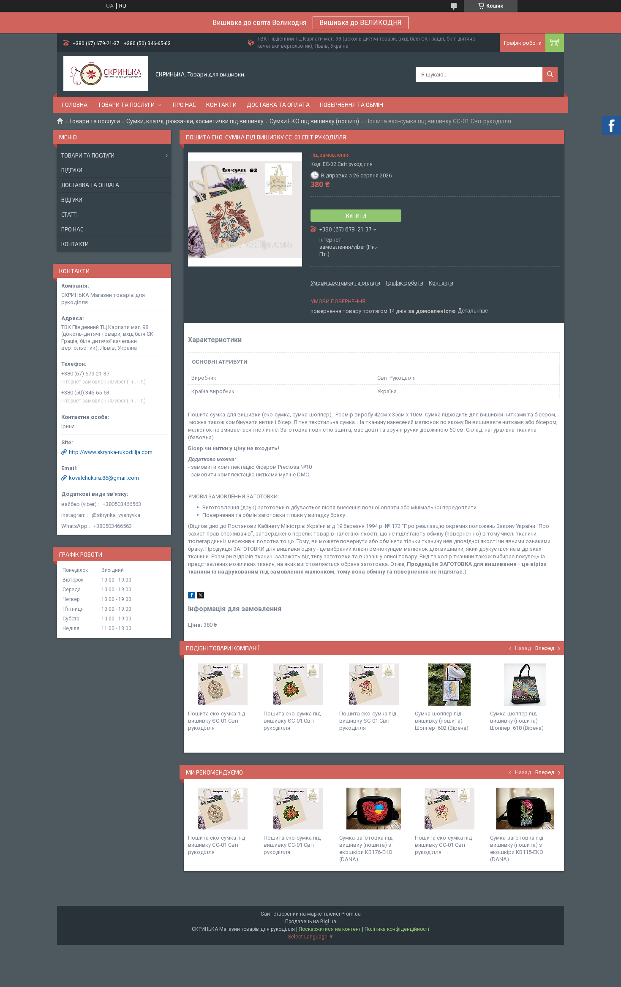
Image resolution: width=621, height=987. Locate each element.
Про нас (184, 104)
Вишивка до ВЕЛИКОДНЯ (360, 23)
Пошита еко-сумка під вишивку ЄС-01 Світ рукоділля (216, 720)
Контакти (221, 104)
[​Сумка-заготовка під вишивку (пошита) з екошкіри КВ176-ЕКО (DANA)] (374, 809)
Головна (74, 104)
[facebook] (191, 596)
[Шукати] (550, 74)
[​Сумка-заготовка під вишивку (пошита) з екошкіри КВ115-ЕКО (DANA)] (524, 809)
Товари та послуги (126, 104)
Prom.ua (351, 914)
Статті (69, 214)
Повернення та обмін (351, 104)
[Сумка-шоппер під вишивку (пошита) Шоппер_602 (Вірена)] (449, 684)
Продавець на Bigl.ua (310, 921)
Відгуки (71, 170)
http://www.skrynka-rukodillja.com (111, 452)
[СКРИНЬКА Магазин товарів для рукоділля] (105, 74)
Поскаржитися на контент (330, 929)
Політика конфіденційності (397, 929)
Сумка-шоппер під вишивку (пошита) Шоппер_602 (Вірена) (441, 720)
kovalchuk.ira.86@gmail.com (104, 478)
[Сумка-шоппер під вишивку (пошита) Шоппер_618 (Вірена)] (524, 684)
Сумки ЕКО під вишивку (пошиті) (314, 121)
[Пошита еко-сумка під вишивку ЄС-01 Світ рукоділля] (222, 684)
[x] (200, 596)
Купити (356, 215)
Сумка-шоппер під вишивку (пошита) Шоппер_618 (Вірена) (517, 720)
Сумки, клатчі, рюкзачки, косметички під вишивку (195, 121)
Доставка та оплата (278, 104)
